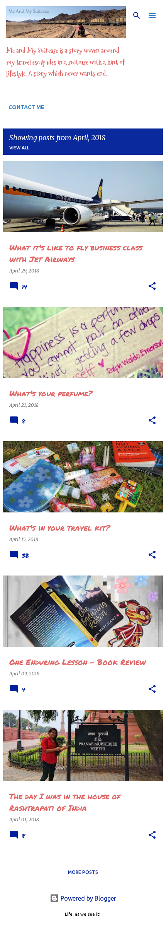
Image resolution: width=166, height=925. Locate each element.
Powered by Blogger (87, 898)
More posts (83, 872)
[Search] (136, 15)
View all (19, 147)
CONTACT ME (26, 107)
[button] (152, 286)
